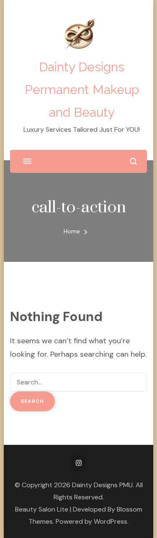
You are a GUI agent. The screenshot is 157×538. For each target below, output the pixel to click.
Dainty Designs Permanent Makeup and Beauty (82, 90)
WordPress (110, 521)
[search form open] (133, 161)
